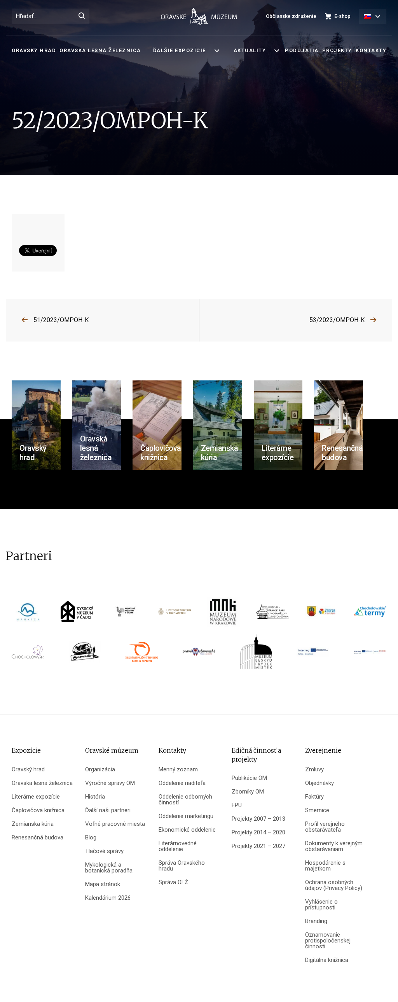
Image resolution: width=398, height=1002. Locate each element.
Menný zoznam (178, 770)
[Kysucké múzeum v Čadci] (77, 614)
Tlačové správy (104, 851)
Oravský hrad (34, 50)
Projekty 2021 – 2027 (258, 846)
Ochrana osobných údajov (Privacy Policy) (333, 885)
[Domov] (199, 16)
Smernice (317, 810)
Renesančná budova (37, 838)
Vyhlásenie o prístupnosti (321, 905)
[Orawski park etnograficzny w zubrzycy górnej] (272, 614)
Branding (316, 921)
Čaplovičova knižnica (38, 810)
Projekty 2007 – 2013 (258, 819)
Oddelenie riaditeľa (182, 783)
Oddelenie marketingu (186, 816)
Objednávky (319, 783)
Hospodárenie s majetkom (325, 866)
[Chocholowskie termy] (370, 614)
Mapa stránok (102, 884)
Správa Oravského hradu (182, 866)
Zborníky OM (248, 792)
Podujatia (302, 50)
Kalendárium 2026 (108, 898)
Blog (90, 838)
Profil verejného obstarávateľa (325, 827)
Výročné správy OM (110, 783)
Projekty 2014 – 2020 (258, 833)
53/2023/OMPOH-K (337, 320)
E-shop (342, 16)
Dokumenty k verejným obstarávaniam (334, 846)
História (95, 797)
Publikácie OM (249, 778)
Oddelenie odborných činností (185, 800)
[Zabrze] (321, 614)
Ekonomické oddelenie (187, 830)
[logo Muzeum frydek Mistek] (256, 654)
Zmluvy (314, 770)
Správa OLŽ (173, 882)
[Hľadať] (81, 16)
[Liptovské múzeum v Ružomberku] (174, 614)
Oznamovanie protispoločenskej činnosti (328, 940)
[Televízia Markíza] (28, 614)
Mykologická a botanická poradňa (109, 868)
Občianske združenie (291, 16)
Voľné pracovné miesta (115, 824)
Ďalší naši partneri (108, 810)
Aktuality (250, 50)
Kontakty (371, 50)
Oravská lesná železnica (100, 50)
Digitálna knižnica (326, 960)
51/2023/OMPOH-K (61, 320)
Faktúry (314, 797)
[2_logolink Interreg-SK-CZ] (370, 655)
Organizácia (100, 770)
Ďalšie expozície (179, 50)
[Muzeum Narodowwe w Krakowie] (223, 614)
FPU (237, 805)
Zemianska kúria (33, 824)
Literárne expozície (36, 797)
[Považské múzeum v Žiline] (125, 614)
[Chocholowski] (28, 654)
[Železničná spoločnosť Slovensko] (142, 654)
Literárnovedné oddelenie (178, 846)
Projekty (337, 50)
